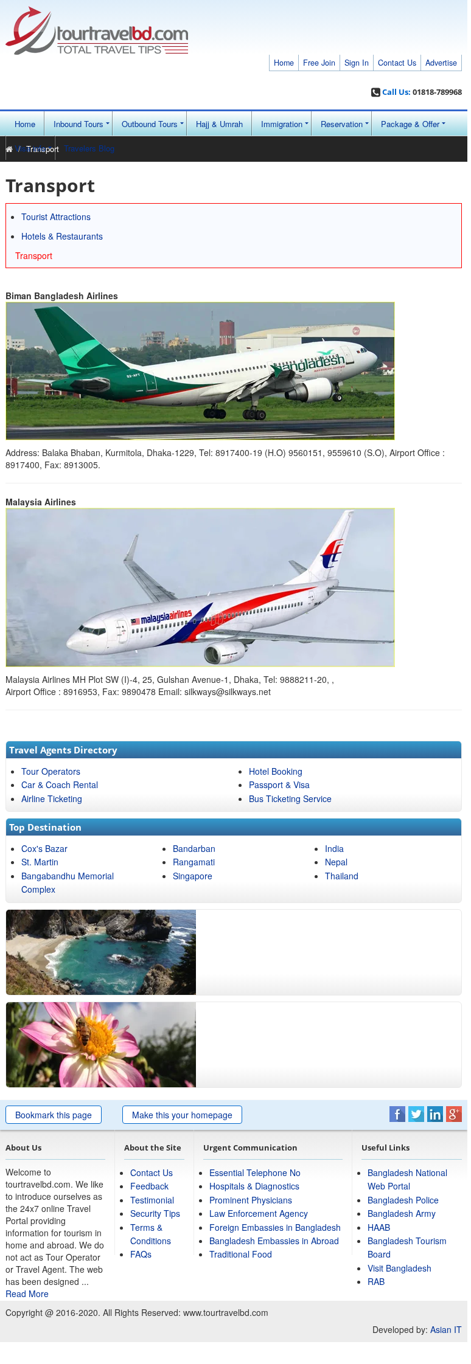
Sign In (356, 62)
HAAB (379, 1227)
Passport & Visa (279, 784)
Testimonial (152, 1200)
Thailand (341, 876)
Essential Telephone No (255, 1172)
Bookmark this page (53, 1115)
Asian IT (446, 1329)
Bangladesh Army (402, 1213)
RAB (376, 1281)
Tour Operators (50, 771)
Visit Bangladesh (399, 1268)
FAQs (141, 1254)
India (334, 848)
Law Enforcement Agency (258, 1213)
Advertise (441, 62)
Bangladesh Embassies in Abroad (274, 1240)
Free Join (319, 62)
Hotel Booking (275, 771)
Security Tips (155, 1213)
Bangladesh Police (403, 1200)
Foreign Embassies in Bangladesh (275, 1227)
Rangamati (194, 862)
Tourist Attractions (56, 216)
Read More (27, 1293)
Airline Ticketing (51, 798)
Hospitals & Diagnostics (254, 1186)
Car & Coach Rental (59, 784)
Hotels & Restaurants (62, 236)
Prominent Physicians (250, 1200)
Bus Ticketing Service (290, 798)
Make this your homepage (182, 1115)
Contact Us (397, 62)
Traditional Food (240, 1254)
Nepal (336, 862)
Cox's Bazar (44, 848)
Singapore (192, 876)
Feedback (149, 1186)
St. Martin (39, 862)
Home (284, 62)
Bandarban (194, 848)
